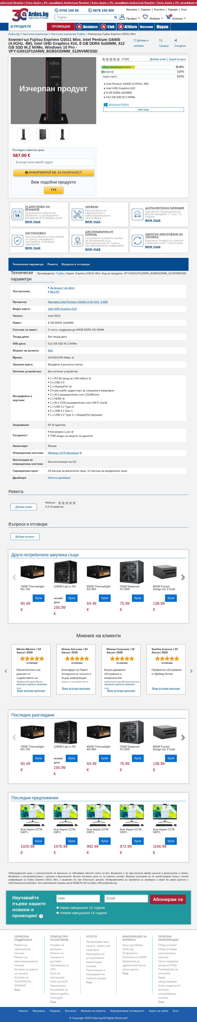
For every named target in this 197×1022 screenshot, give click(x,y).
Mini (50, 350)
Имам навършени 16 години (82, 908)
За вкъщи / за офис (62, 287)
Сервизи (145, 9)
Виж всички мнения (31, 691)
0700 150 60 (69, 10)
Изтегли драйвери (59, 477)
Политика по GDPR (134, 957)
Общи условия (167, 945)
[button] (130, 18)
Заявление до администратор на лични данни (134, 965)
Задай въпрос (177, 59)
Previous (13, 577)
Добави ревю (158, 59)
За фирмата (130, 953)
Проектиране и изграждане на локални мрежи (96, 974)
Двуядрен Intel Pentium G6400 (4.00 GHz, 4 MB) (78, 301)
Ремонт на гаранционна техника (22, 949)
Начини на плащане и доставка (57, 957)
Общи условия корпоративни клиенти (167, 953)
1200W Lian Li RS (65, 586)
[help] (41, 915)
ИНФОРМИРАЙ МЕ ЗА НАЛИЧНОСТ (55, 172)
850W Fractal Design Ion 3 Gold (164, 588)
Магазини (131, 9)
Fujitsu (60, 273)
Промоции (61, 26)
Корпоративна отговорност (127, 1010)
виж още (143, 109)
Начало (23, 1010)
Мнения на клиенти (93, 1010)
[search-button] (115, 17)
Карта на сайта (158, 1010)
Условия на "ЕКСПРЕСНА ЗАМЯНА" (22, 981)
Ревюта (53, 264)
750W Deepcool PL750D (129, 588)
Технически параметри (28, 264)
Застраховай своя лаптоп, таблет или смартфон (98, 945)
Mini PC (54, 291)
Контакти (159, 9)
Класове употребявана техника (167, 993)
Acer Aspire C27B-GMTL (32, 831)
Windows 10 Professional (63, 452)
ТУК (54, 190)
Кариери (173, 9)
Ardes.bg (13, 34)
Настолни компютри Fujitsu (68, 34)
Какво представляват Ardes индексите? (169, 981)
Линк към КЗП (59, 981)
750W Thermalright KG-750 (32, 588)
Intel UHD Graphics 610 (62, 308)
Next (183, 577)
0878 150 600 (103, 10)
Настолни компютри (35, 34)
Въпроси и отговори (76, 264)
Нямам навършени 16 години (83, 913)
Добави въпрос (24, 536)
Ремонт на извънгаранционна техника (26, 961)
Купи (38, 598)
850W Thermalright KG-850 (98, 588)
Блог (184, 9)
